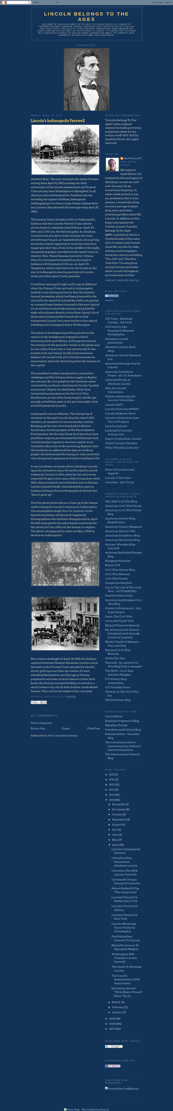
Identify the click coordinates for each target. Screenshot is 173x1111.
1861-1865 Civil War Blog (121, 501)
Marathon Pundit (116, 725)
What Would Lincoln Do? (122, 447)
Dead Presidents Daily (119, 595)
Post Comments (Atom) (63, 735)
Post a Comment (41, 722)
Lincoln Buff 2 (114, 404)
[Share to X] (38, 702)
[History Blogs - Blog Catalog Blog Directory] (86, 1109)
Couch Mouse (113, 716)
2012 (112, 789)
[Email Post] (76, 696)
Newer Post (38, 728)
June (115, 834)
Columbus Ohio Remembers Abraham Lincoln (125, 862)
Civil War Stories (116, 578)
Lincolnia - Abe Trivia (119, 482)
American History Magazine (123, 526)
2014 (112, 779)
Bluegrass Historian (118, 560)
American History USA (120, 531)
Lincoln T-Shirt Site (118, 477)
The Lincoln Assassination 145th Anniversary (126, 979)
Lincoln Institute (116, 426)
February (118, 1007)
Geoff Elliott (133, 158)
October (117, 814)
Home (66, 728)
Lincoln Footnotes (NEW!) (122, 409)
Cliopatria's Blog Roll (118, 583)
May (115, 839)
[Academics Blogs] (112, 296)
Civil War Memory (117, 574)
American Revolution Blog (122, 540)
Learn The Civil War (118, 616)
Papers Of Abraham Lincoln (123, 438)
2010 (112, 799)
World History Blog (118, 700)
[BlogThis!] (35, 702)
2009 (112, 1018)
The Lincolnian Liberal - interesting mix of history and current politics (123, 746)
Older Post (93, 728)
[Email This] (32, 702)
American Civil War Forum (123, 505)
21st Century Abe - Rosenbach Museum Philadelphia (119, 330)
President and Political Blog (123, 729)
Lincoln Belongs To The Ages (86, 16)
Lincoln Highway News (120, 413)
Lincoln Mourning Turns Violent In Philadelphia (124, 927)
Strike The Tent (115, 658)
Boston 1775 (112, 565)
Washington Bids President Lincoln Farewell (124, 958)
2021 (112, 774)
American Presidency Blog (122, 535)
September (119, 819)
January (117, 1012)
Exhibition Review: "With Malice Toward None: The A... (127, 992)
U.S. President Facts (117, 687)
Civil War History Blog (120, 569)
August (117, 824)
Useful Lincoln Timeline (121, 443)
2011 (112, 794)
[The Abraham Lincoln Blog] (112, 1066)
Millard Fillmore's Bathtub (122, 625)
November (119, 809)
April (116, 844)
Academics (109, 300)
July (115, 829)
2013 (112, 784)
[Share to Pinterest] (45, 702)
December (119, 804)
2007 (112, 1028)
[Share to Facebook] (42, 702)
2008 (112, 1023)
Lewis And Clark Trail (119, 620)
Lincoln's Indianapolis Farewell (58, 121)
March (116, 1002)
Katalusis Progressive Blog (122, 720)
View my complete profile (122, 280)
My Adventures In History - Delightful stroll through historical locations (123, 633)
